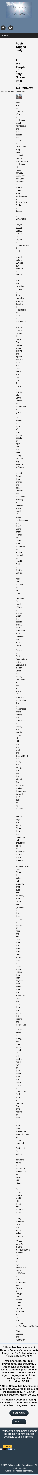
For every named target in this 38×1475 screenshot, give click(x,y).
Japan (18, 211)
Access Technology (24, 1471)
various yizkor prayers (19, 1233)
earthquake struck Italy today (21, 123)
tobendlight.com (23, 1134)
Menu (6, 35)
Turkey (19, 202)
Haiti (18, 170)
